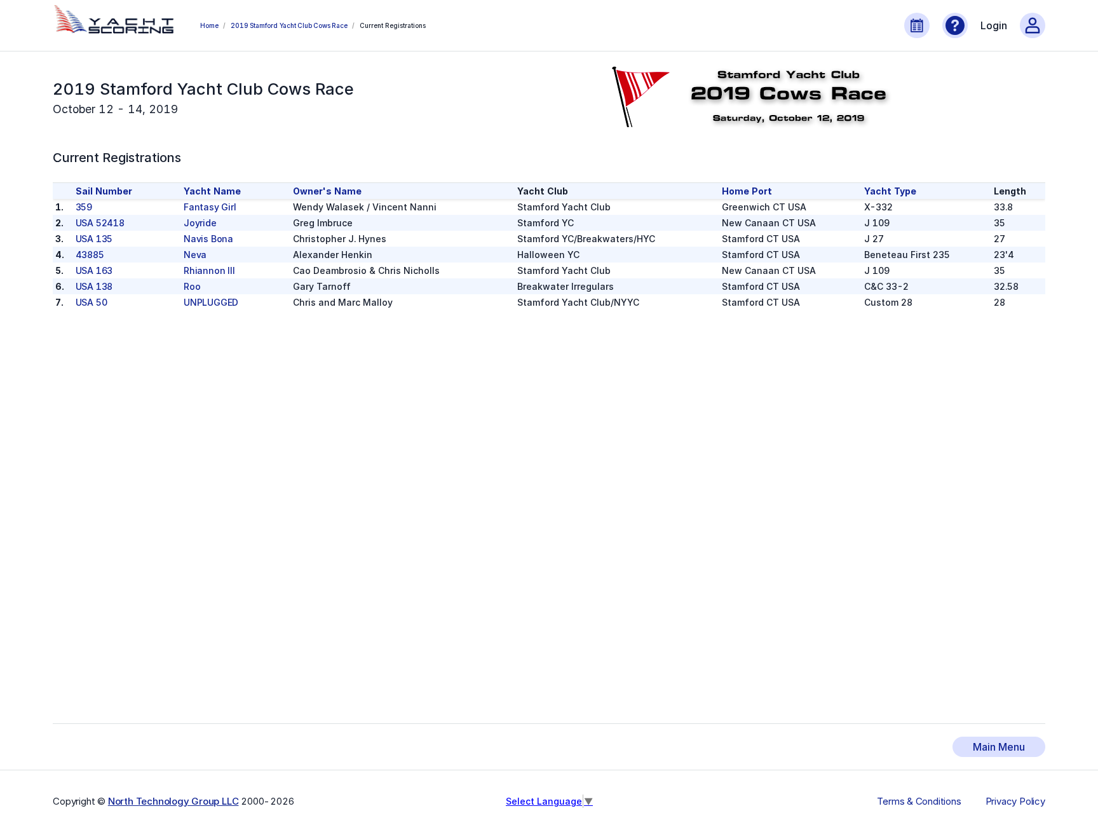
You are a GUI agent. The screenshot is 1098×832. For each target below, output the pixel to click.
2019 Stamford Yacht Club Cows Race (289, 25)
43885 (90, 254)
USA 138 (94, 286)
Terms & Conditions (919, 801)
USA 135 (94, 238)
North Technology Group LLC (173, 801)
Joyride (200, 222)
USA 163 (94, 270)
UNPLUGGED (211, 302)
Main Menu (999, 746)
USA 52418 (100, 222)
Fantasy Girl (210, 206)
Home (209, 25)
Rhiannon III (209, 270)
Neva (195, 254)
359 (84, 206)
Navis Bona (208, 238)
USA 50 (91, 302)
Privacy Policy (1015, 801)
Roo (192, 286)
